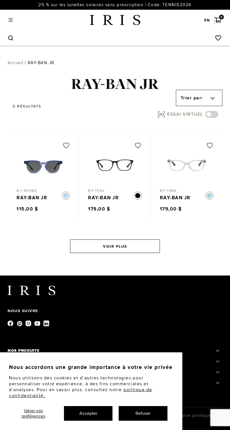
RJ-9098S (27, 190)
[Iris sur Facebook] (11, 323)
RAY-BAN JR (32, 197)
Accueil (16, 63)
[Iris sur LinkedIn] (46, 323)
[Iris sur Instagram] (29, 323)
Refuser (143, 413)
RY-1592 (96, 190)
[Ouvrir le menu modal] (10, 20)
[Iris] (115, 20)
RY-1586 (168, 190)
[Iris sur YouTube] (37, 323)
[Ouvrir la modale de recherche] (10, 38)
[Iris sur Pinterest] (20, 323)
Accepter (88, 413)
